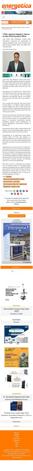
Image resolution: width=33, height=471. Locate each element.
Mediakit (16, 435)
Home (3, 27)
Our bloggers (16, 267)
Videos (17, 442)
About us (16, 433)
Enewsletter (16, 438)
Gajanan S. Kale (15, 186)
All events (16, 322)
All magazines (27, 262)
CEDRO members (16, 457)
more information (16, 319)
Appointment (23, 184)
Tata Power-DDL (8, 181)
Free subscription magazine (16, 216)
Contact (16, 436)
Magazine (16, 440)
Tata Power (16, 181)
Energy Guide (16, 208)
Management (7, 186)
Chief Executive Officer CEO (11, 184)
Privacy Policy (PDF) (7, 455)
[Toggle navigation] (3, 17)
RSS (16, 446)
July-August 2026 (17, 222)
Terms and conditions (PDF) (23, 455)
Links (16, 444)
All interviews (16, 421)
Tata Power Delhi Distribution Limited (13, 179)
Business (7, 27)
